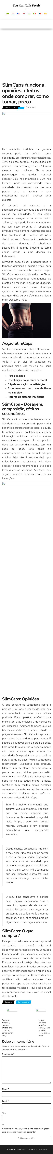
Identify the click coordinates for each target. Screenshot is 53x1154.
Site (4, 1113)
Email (5, 1101)
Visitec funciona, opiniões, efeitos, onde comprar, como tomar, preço (44, 1028)
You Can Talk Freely (26, 5)
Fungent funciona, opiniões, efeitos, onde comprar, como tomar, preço (7, 1028)
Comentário (8, 1054)
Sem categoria (23, 1002)
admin (33, 107)
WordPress (21, 1149)
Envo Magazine (40, 1149)
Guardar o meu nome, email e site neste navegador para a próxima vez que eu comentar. (25, 1130)
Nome (5, 1089)
